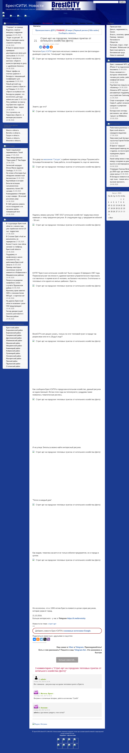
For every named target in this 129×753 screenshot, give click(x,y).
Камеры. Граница (86, 23)
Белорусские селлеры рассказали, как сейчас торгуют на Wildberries (119, 113)
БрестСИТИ (46, 51)
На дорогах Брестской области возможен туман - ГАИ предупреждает (16, 303)
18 (111, 208)
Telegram (79, 647)
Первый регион (81, 30)
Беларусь (37, 23)
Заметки (116, 124)
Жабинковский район (14, 340)
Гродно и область (12, 135)
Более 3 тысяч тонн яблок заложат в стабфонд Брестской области (16, 246)
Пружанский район (13, 364)
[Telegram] (40, 47)
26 (114, 212)
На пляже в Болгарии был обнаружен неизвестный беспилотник (16, 175)
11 (111, 205)
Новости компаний (117, 55)
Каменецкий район (13, 348)
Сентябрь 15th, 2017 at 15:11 (43, 696)
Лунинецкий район (13, 353)
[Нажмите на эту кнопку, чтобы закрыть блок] (26, 23)
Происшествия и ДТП (45, 30)
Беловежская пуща (117, 52)
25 (111, 212)
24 (109, 212)
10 (109, 205)
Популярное (14, 23)
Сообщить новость (67, 33)
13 (117, 205)
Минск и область (12, 130)
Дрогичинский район (14, 338)
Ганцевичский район (13, 335)
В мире (12, 146)
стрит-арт (52, 624)
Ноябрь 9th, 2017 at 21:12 (42, 710)
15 (121, 205)
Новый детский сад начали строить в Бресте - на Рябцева (16, 86)
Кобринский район (13, 351)
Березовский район (13, 333)
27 (117, 212)
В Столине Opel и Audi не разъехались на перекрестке (16, 239)
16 (124, 205)
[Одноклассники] (51, 47)
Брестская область (16, 220)
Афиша (68, 23)
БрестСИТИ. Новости (25, 6)
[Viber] (44, 47)
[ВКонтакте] (47, 47)
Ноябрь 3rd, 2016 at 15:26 (42, 681)
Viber (71, 647)
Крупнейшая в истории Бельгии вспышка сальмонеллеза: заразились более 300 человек (14, 186)
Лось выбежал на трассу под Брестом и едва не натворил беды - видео (15, 104)
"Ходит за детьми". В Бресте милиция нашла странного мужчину (15, 40)
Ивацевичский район (14, 346)
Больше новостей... (67, 660)
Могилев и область (13, 141)
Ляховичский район (13, 356)
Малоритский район (13, 358)
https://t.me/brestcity (76, 618)
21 (119, 208)
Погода (75, 23)
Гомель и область (13, 138)
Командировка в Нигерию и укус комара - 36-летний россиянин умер (16, 196)
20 (117, 208)
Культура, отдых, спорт (51, 44)
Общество (114, 42)
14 (119, 205)
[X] (44, 639)
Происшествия (115, 27)
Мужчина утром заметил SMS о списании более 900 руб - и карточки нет (15, 293)
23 (124, 208)
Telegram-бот (80, 650)
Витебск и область (13, 133)
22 (121, 208)
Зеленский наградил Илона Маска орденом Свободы (14, 167)
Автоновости (115, 40)
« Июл (110, 218)
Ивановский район (13, 343)
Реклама (97, 23)
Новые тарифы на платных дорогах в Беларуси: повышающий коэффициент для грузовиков (15, 76)
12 (114, 205)
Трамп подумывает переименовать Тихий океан (14, 152)
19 (114, 208)
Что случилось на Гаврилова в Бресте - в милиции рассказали (15, 114)
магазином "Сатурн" (51, 159)
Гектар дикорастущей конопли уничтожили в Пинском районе (14, 313)
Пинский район (11, 361)
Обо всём (93, 30)
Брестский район (12, 328)
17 (109, 208)
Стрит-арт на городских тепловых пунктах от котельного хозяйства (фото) (65, 39)
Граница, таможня (117, 37)
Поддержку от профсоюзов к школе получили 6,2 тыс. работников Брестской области (14, 260)
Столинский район (13, 366)
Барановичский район (14, 330)
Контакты (36, 26)
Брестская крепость (117, 50)
